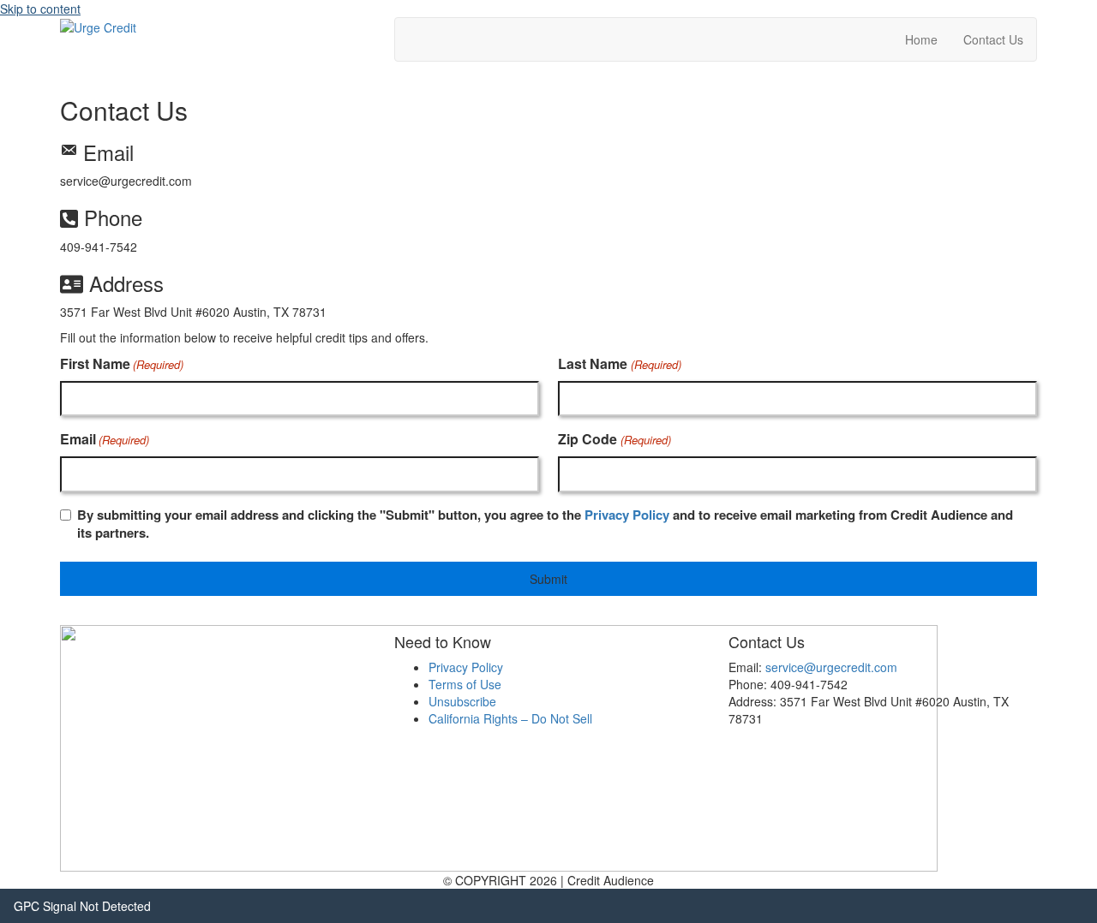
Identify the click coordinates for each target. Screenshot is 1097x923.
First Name (121, 363)
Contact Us (993, 39)
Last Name (619, 363)
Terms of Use (465, 684)
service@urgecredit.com (831, 667)
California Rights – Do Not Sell (510, 718)
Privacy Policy (626, 514)
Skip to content (40, 8)
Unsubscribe (462, 701)
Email (104, 439)
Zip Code (614, 439)
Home (921, 39)
